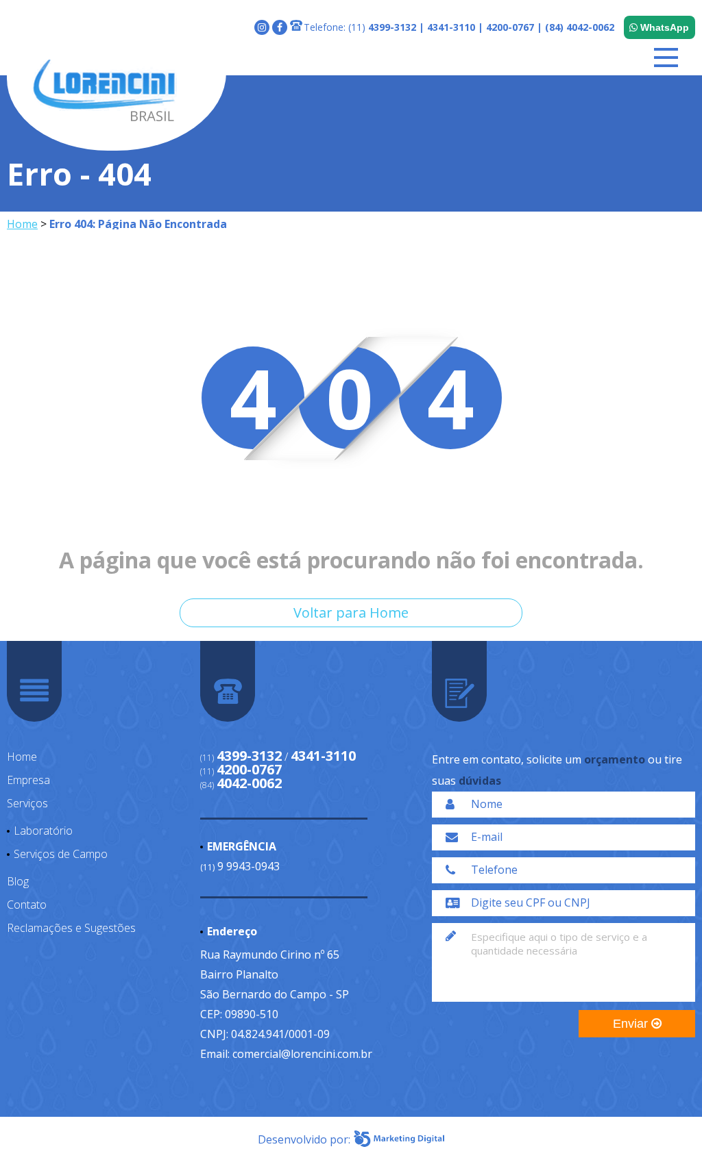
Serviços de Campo (61, 853)
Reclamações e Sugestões (71, 927)
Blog (18, 881)
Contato (27, 904)
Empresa (28, 779)
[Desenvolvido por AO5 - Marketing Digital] (399, 1139)
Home (22, 223)
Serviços (27, 803)
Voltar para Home (351, 612)
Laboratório (43, 830)
